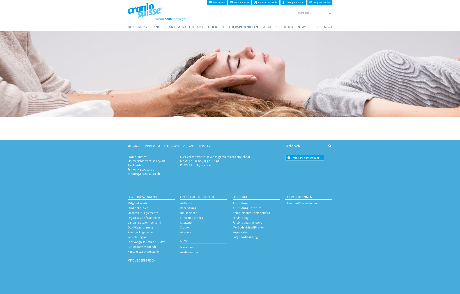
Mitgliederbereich (142, 260)
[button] (146, 27)
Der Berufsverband (142, 197)
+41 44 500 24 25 (143, 169)
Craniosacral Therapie (197, 197)
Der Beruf (240, 197)
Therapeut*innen (298, 197)
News (184, 241)
